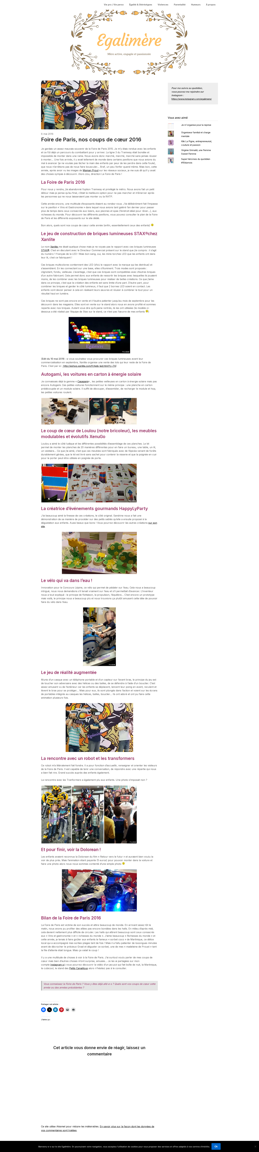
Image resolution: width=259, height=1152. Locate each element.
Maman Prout (90, 170)
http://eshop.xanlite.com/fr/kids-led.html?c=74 (89, 365)
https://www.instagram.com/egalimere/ (191, 99)
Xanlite (54, 246)
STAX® (45, 250)
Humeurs (196, 4)
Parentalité (180, 4)
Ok (216, 1146)
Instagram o (57, 964)
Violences (163, 4)
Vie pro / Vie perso (114, 4)
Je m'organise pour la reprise (196, 124)
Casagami (82, 381)
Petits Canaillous (78, 968)
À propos (211, 4)
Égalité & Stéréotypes (140, 4)
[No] (255, 1146)
